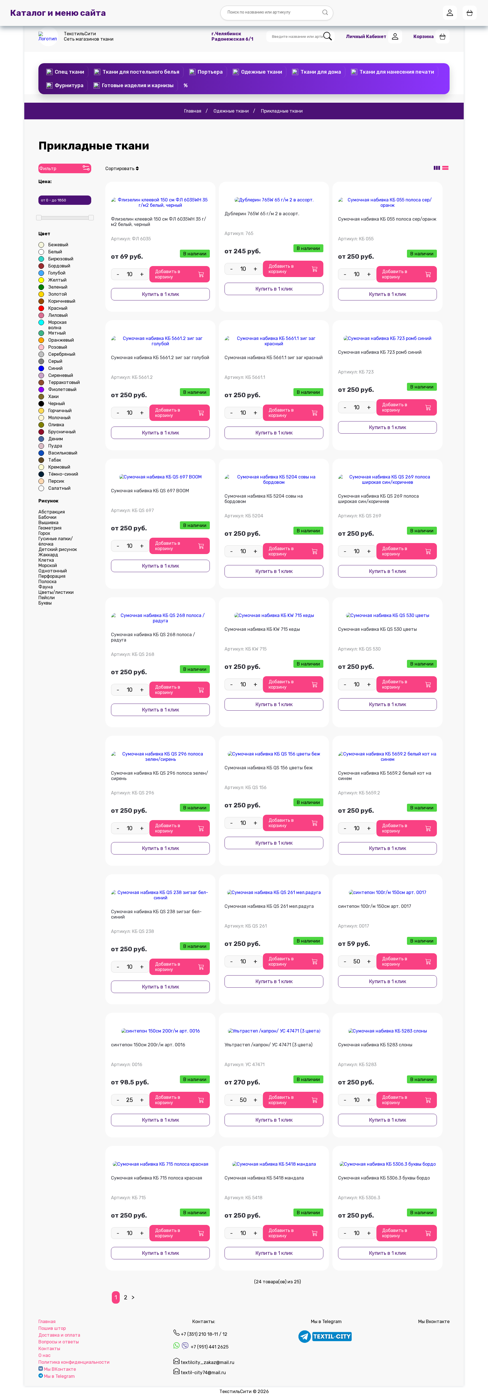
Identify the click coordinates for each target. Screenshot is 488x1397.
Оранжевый (61, 340)
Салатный (59, 488)
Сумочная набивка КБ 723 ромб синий (380, 352)
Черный (56, 403)
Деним (55, 438)
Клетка (46, 560)
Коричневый (61, 301)
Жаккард (48, 554)
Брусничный (62, 431)
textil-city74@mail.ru (203, 1372)
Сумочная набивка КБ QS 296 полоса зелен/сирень (159, 775)
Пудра (55, 446)
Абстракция (51, 512)
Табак (54, 460)
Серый (55, 361)
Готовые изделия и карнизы (138, 85)
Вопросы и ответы (58, 1342)
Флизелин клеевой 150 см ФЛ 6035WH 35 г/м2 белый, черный (158, 221)
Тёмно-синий (63, 474)
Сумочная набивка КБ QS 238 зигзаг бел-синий (156, 914)
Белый (55, 251)
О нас (44, 1355)
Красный (57, 308)
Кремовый (59, 467)
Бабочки (47, 517)
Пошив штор (52, 1328)
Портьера (210, 72)
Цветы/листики (56, 592)
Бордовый (59, 266)
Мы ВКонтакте (60, 1369)
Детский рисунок (57, 549)
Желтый (57, 280)
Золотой (57, 294)
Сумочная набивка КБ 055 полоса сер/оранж (387, 219)
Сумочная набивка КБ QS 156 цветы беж (269, 767)
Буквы (45, 603)
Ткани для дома (320, 72)
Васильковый (62, 453)
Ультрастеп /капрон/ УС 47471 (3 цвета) (268, 1044)
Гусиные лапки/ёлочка (55, 541)
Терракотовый (64, 382)
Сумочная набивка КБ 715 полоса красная (156, 1178)
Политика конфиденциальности (74, 1362)
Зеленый (57, 287)
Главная (47, 1321)
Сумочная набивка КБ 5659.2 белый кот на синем (384, 775)
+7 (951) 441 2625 (208, 1347)
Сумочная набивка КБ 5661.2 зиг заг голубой (160, 357)
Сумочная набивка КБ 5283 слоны (375, 1044)
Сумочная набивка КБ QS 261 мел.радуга (269, 906)
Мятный (57, 333)
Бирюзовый (60, 259)
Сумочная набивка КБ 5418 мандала (264, 1178)
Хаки (53, 396)
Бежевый (58, 244)
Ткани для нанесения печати (397, 72)
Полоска (47, 581)
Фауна (45, 587)
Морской (47, 565)
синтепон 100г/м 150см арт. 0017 (374, 906)
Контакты (49, 1348)
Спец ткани (69, 72)
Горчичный (60, 410)
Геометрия (50, 528)
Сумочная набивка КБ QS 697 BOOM (150, 490)
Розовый (57, 347)
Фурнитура (69, 85)
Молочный (59, 417)
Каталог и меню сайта (58, 13)
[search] (327, 36)
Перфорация (52, 576)
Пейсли (46, 597)
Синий (55, 368)
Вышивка (48, 522)
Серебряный (61, 354)
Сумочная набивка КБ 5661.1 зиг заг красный (274, 357)
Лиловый (58, 315)
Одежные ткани (261, 72)
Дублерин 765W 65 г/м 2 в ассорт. (262, 213)
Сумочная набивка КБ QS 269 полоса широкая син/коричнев (378, 498)
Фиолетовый (62, 389)
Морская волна (57, 325)
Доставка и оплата (59, 1335)
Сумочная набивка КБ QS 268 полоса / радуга (153, 637)
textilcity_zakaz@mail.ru (207, 1362)
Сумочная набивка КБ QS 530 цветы (377, 629)
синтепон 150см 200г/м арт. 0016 (148, 1044)
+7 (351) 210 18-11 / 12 (203, 1334)
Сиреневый (60, 375)
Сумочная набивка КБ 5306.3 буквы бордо (384, 1178)
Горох (44, 533)
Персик (56, 481)
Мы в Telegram (59, 1376)
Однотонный (52, 571)
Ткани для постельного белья (141, 72)
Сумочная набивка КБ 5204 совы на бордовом (264, 498)
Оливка (56, 424)
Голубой (57, 273)
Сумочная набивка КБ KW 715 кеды (262, 629)
